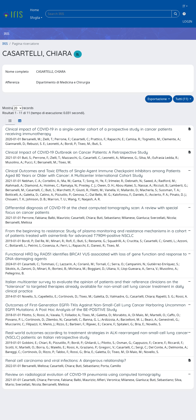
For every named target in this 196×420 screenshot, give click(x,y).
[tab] (10, 121)
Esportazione (157, 99)
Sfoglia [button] (35, 17)
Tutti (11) (182, 99)
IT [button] (184, 6)
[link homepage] (13, 13)
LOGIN (187, 21)
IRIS (5, 44)
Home (34, 10)
